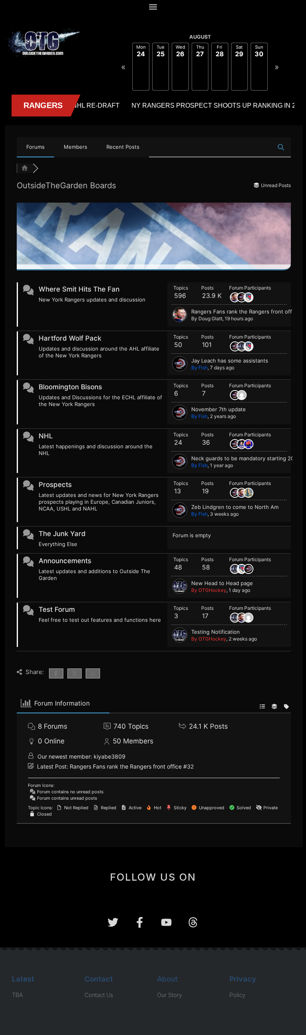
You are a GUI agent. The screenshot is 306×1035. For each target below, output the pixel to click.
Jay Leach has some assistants (229, 360)
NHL (46, 436)
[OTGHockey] (179, 592)
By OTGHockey (208, 590)
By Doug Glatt (206, 318)
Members (75, 147)
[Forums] (24, 168)
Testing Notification (215, 632)
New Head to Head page (222, 583)
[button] (153, 6)
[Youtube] (166, 922)
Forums (35, 147)
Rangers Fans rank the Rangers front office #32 (132, 766)
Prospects (55, 485)
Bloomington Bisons (70, 387)
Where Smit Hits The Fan (79, 289)
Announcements (65, 561)
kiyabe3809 (110, 756)
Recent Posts (122, 147)
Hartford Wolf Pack (70, 338)
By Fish (199, 368)
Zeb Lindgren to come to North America (240, 507)
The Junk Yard (62, 534)
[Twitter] (113, 922)
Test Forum (57, 609)
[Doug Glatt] (179, 320)
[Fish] (179, 369)
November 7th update (218, 409)
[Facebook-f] (139, 922)
